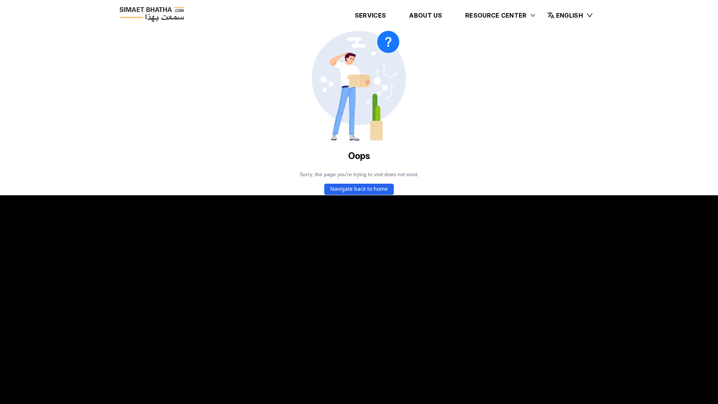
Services (370, 15)
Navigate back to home (359, 188)
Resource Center (496, 15)
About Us (425, 15)
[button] (570, 15)
